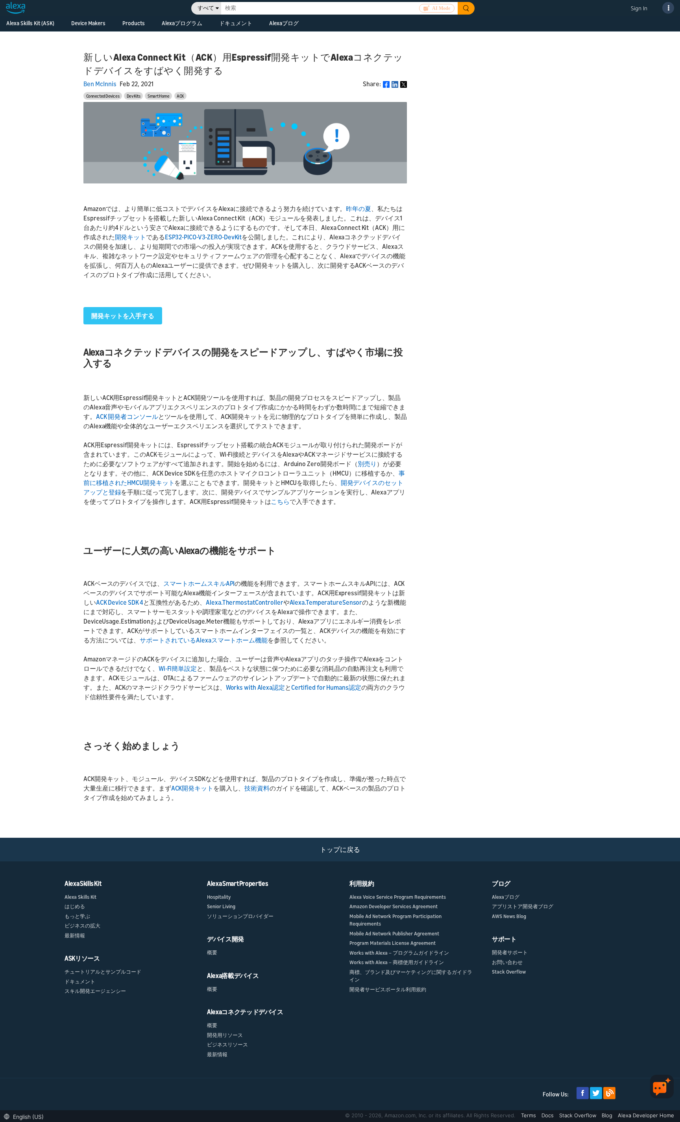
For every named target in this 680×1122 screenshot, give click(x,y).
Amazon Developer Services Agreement (393, 906)
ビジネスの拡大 (82, 925)
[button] (26, 1116)
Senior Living (221, 906)
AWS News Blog (509, 916)
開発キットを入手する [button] (122, 316)
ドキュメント (80, 981)
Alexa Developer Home (646, 1115)
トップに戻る (340, 849)
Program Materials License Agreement (392, 943)
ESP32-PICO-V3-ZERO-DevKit (203, 237)
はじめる (75, 906)
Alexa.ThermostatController (244, 602)
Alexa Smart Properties (237, 883)
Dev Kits (133, 95)
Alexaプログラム (182, 23)
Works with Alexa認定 (255, 687)
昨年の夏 (358, 209)
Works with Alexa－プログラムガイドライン (399, 953)
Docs (548, 1115)
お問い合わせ (507, 962)
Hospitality (219, 897)
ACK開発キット (192, 788)
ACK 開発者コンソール (127, 416)
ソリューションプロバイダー (240, 916)
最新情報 (75, 935)
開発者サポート (510, 952)
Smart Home (159, 95)
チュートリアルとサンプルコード (103, 971)
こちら (280, 501)
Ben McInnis (99, 84)
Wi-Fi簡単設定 (178, 668)
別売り (367, 464)
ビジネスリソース (227, 1044)
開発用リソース (225, 1035)
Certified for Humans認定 (326, 687)
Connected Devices (103, 95)
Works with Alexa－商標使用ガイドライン (396, 962)
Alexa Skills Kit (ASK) (30, 23)
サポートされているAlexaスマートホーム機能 (204, 640)
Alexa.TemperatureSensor (326, 602)
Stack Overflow (509, 971)
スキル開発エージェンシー (95, 991)
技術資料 (257, 788)
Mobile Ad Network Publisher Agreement (394, 933)
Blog (608, 1115)
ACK (180, 95)
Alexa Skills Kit (80, 897)
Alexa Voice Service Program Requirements (397, 897)
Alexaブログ (284, 23)
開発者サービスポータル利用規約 (387, 989)
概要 (212, 952)
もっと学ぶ (77, 916)
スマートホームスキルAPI (199, 583)
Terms (529, 1115)
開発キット (130, 237)
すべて (206, 8)
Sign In (639, 8)
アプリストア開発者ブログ (522, 906)
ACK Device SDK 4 (119, 602)
